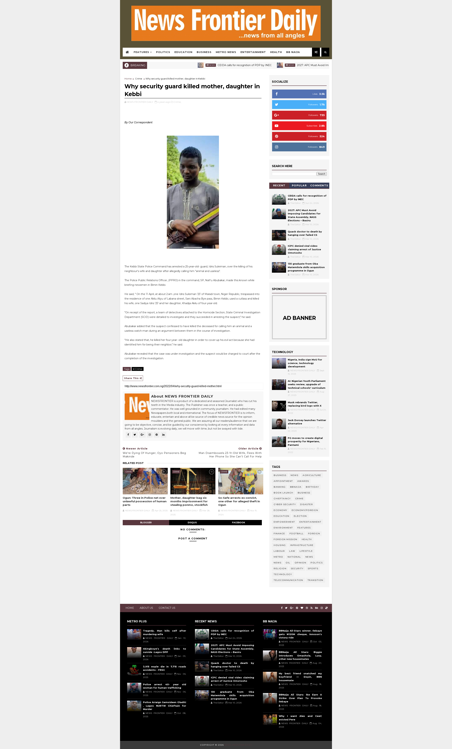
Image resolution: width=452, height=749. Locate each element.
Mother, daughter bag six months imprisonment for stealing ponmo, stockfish (189, 501)
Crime (138, 78)
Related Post (133, 463)
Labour (279, 551)
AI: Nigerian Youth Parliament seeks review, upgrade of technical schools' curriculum (307, 384)
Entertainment (253, 52)
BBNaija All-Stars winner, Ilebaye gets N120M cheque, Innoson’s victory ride (300, 634)
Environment (283, 527)
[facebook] (281, 608)
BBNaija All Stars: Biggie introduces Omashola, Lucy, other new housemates (300, 655)
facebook (238, 522)
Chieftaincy (282, 498)
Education (183, 52)
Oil (288, 562)
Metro (278, 556)
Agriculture (312, 475)
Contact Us (167, 607)
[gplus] (291, 608)
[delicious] (326, 608)
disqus (192, 522)
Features (141, 52)
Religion (280, 568)
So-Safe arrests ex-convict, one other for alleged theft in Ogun (239, 501)
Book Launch (283, 492)
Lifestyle (306, 551)
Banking (280, 486)
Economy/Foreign (305, 510)
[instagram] (322, 608)
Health (276, 52)
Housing (280, 545)
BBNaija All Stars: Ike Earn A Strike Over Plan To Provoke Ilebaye (300, 698)
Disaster (306, 504)
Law (292, 551)
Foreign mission (285, 539)
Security (297, 568)
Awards (303, 481)
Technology (283, 574)
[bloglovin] (302, 608)
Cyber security (285, 504)
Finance (279, 533)
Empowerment (284, 521)
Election (300, 516)
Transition (315, 580)
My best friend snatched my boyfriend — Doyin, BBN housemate (300, 677)
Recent (279, 185)
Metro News (226, 52)
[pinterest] (297, 608)
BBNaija (296, 486)
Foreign (314, 533)
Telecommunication (288, 580)
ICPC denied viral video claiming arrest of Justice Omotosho (304, 249)
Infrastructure (302, 545)
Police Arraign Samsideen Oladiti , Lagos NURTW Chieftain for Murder (164, 705)
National (294, 556)
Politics (163, 52)
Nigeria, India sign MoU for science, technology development (305, 363)
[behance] (316, 608)
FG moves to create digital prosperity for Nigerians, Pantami (305, 441)
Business (204, 52)
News (188, 65)
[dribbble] (307, 608)
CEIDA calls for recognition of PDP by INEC (221, 65)
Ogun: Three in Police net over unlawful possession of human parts (144, 501)
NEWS (277, 562)
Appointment (283, 481)
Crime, (177, 101)
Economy (280, 510)
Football (297, 533)
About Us (146, 607)
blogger (146, 522)
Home (128, 78)
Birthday (312, 486)
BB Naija (293, 52)
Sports (313, 568)
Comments (319, 185)
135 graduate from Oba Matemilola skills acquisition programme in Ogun (306, 267)
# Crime (137, 369)
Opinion (300, 562)
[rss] (311, 608)
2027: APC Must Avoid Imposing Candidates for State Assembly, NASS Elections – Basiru (328, 65)
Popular (299, 185)
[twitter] (286, 608)
